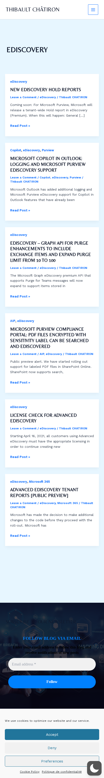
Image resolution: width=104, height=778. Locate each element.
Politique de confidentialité (62, 771)
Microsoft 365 (39, 481)
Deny (52, 748)
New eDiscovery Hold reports (45, 89)
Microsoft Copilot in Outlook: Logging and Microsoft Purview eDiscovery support (48, 164)
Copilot (15, 150)
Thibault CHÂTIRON (32, 9)
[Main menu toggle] (93, 9)
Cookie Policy (29, 771)
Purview (48, 150)
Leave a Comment (23, 97)
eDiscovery (18, 81)
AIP (12, 321)
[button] (94, 768)
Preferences (52, 761)
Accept (52, 734)
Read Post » (20, 125)
